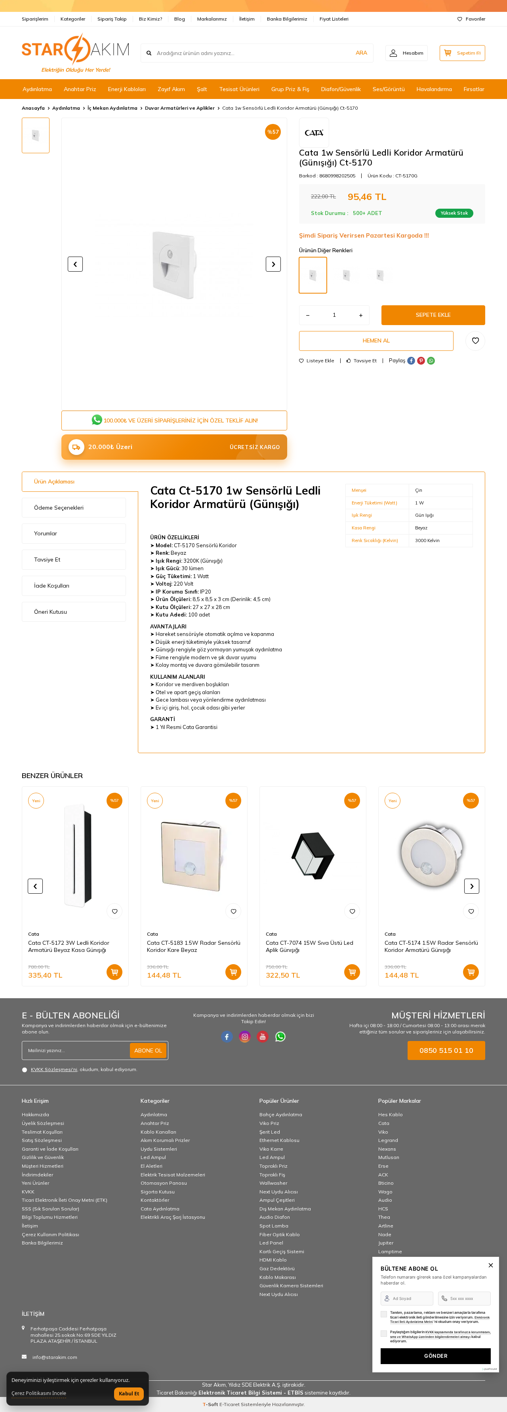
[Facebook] (227, 1037)
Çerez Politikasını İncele (38, 1393)
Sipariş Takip (112, 19)
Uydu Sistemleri (159, 1149)
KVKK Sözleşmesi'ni (54, 1069)
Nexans (387, 1149)
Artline (385, 1226)
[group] (174, 264)
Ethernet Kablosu (279, 1140)
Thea (384, 1217)
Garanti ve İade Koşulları (50, 1149)
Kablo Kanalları (158, 1132)
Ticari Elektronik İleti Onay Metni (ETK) (64, 1200)
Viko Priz (269, 1123)
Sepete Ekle (433, 314)
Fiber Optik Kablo (279, 1234)
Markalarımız (212, 19)
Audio (385, 1200)
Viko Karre (271, 1149)
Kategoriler (73, 19)
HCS (383, 1209)
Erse (383, 1166)
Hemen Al (376, 340)
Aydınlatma (37, 89)
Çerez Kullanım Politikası (50, 1234)
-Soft (210, 1404)
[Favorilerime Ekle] (114, 911)
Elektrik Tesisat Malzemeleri (173, 1175)
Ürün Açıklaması (54, 481)
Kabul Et (129, 1393)
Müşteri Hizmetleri (42, 1166)
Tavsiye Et (365, 360)
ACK (383, 1175)
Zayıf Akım (171, 89)
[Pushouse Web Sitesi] (489, 1369)
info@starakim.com (54, 1357)
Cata (33, 934)
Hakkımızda (35, 1114)
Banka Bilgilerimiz (287, 19)
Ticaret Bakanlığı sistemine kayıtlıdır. (254, 1392)
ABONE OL (148, 1050)
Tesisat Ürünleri (239, 89)
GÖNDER (435, 1356)
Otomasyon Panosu (164, 1183)
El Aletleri (151, 1166)
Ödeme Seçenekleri (59, 507)
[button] (75, 264)
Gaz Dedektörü (277, 1268)
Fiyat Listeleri (334, 19)
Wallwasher (273, 1183)
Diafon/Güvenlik (341, 89)
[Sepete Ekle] (114, 972)
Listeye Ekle (319, 360)
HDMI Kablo (273, 1260)
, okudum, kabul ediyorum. (84, 1069)
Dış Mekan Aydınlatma (285, 1209)
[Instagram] (245, 1037)
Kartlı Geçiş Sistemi (281, 1251)
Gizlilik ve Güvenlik (43, 1157)
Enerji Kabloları (127, 89)
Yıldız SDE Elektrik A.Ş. (255, 1385)
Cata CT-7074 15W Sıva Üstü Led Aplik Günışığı (309, 946)
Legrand (388, 1140)
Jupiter (385, 1243)
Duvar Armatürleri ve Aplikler (180, 108)
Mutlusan (388, 1157)
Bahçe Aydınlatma (280, 1114)
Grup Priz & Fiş (290, 89)
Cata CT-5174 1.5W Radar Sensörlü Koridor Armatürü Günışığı (431, 946)
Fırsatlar (474, 89)
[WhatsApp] (280, 1037)
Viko (383, 1132)
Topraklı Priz (273, 1166)
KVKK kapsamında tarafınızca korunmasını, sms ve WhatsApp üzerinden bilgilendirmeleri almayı (440, 1334)
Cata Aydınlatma (160, 1209)
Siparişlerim (35, 19)
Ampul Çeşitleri (277, 1200)
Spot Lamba (273, 1226)
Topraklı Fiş (272, 1175)
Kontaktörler (155, 1200)
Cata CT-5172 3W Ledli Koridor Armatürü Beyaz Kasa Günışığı (68, 946)
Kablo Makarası (277, 1277)
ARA (361, 52)
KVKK (28, 1192)
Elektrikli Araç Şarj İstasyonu (173, 1217)
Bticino (386, 1183)
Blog (179, 19)
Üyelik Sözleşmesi (43, 1123)
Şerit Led (269, 1132)
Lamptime (390, 1251)
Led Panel (271, 1243)
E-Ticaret (229, 1404)
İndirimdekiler (37, 1175)
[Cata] (314, 133)
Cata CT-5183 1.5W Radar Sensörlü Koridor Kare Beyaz (193, 946)
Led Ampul (153, 1157)
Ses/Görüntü (389, 89)
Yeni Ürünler (35, 1183)
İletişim (247, 19)
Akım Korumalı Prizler (165, 1140)
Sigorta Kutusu (158, 1192)
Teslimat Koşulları (42, 1132)
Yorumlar (45, 533)
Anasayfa (33, 108)
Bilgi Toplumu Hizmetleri (50, 1217)
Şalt (202, 89)
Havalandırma (434, 89)
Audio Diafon (274, 1217)
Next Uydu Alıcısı (278, 1192)
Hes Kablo (390, 1114)
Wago (385, 1192)
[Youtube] (263, 1037)
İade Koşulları (51, 585)
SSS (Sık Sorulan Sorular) (50, 1209)
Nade (384, 1234)
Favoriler (475, 19)
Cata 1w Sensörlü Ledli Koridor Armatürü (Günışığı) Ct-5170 (290, 108)
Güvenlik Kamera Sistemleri (291, 1285)
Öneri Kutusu (50, 611)
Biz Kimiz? (150, 19)
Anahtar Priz (80, 89)
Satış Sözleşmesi (42, 1140)
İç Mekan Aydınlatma (112, 108)
